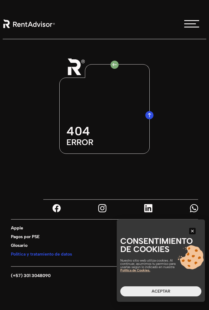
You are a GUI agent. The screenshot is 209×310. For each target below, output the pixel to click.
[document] (104, 155)
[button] (192, 231)
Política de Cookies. (135, 270)
